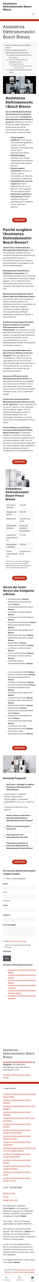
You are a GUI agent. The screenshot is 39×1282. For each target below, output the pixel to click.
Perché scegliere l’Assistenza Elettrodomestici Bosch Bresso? (17, 51)
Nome (5, 892)
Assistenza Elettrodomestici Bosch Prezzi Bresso (20, 56)
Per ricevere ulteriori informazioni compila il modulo (23, 67)
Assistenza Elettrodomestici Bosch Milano (17, 6)
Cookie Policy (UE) (10, 1200)
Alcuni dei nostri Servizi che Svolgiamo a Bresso (18, 61)
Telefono (7, 915)
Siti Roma (7, 1272)
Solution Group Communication (23, 1272)
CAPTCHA (7, 951)
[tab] (19, 797)
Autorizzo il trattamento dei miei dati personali (17, 946)
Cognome (6, 901)
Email (5, 905)
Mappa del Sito (9, 1193)
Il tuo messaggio (10, 925)
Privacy (6, 1197)
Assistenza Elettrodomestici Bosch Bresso (18, 46)
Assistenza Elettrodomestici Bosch (18, 1062)
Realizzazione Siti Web (26, 1270)
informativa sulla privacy (18, 941)
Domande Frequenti (18, 64)
